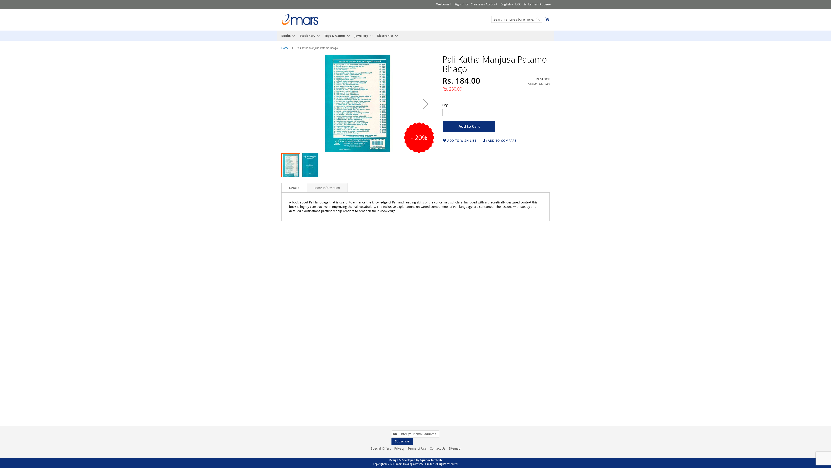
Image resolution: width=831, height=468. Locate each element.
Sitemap (455, 448)
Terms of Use (417, 448)
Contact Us (437, 448)
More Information (327, 188)
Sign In (459, 4)
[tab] (294, 187)
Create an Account (484, 4)
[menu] (415, 36)
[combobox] (516, 19)
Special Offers (381, 448)
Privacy (399, 448)
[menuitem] (287, 36)
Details (294, 188)
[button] (533, 4)
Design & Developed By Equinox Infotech (415, 460)
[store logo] (299, 19)
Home (285, 48)
